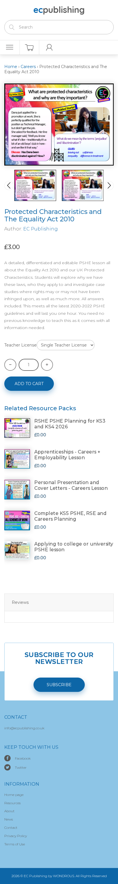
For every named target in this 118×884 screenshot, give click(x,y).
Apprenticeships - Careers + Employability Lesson (67, 454)
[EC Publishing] (59, 9)
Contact (10, 827)
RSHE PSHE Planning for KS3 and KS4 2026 (69, 423)
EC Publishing (40, 229)
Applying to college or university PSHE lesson (73, 546)
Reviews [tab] (20, 602)
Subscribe (59, 684)
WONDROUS (63, 876)
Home (10, 66)
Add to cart (29, 383)
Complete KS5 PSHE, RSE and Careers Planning (70, 516)
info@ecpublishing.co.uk (24, 728)
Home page (13, 795)
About (9, 811)
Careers (28, 66)
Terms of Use (14, 844)
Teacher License (20, 345)
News (8, 819)
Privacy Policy (15, 836)
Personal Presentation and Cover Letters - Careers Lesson (71, 485)
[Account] (49, 47)
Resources (12, 803)
